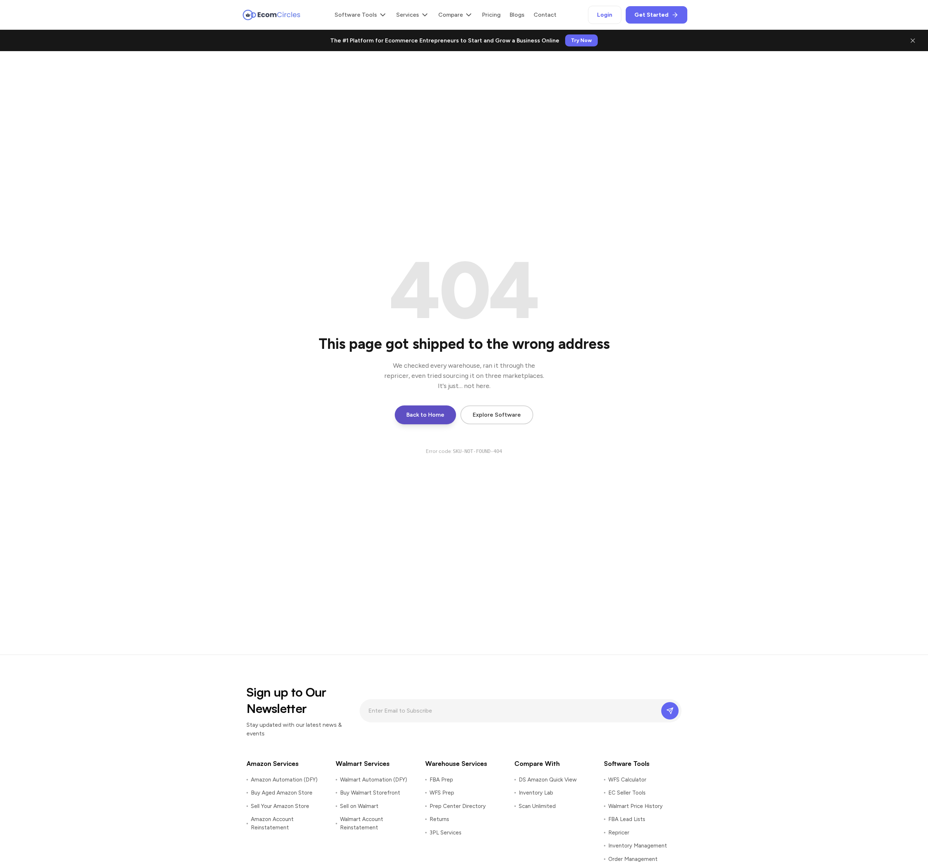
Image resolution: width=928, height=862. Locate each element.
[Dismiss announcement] (912, 40)
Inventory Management (637, 845)
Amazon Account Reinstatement (272, 823)
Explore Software (497, 414)
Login (604, 14)
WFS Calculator (627, 779)
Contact (545, 14)
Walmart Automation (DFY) (373, 779)
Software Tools (356, 14)
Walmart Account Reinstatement (361, 823)
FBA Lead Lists (626, 819)
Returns (439, 819)
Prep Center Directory (458, 806)
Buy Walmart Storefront (370, 792)
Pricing (491, 14)
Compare (450, 14)
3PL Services (445, 832)
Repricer (618, 832)
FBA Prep (441, 779)
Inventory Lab (536, 792)
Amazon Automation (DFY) (284, 779)
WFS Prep (442, 792)
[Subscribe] (670, 710)
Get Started (651, 14)
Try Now (581, 40)
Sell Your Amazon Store (280, 806)
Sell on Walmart (359, 806)
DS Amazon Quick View (548, 779)
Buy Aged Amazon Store (281, 792)
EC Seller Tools (627, 792)
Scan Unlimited (537, 806)
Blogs (517, 14)
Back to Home (425, 414)
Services (407, 14)
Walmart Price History (635, 806)
